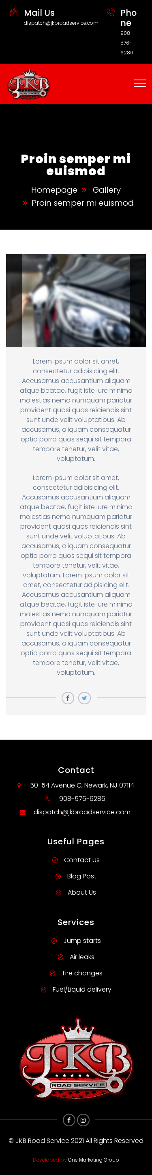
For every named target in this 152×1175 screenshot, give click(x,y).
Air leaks (82, 957)
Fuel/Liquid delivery (82, 989)
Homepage (54, 190)
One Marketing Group (93, 1159)
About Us (82, 892)
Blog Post (81, 876)
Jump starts (82, 940)
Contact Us (82, 860)
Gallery (107, 190)
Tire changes (82, 973)
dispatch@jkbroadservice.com (61, 22)
